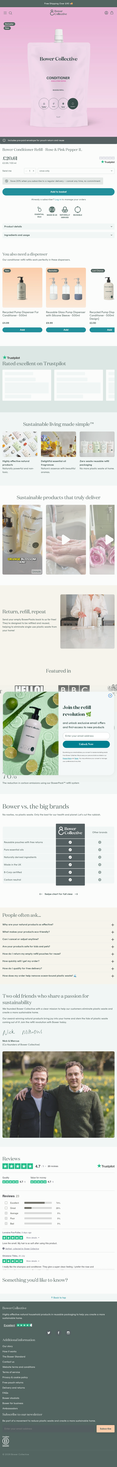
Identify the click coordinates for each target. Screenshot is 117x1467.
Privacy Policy (67, 758)
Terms (76, 758)
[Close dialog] (110, 695)
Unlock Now (86, 744)
